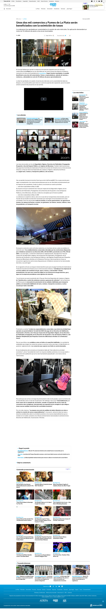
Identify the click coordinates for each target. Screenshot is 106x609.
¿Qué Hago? (69, 8)
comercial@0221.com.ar (58, 596)
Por (18, 35)
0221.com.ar (18, 18)
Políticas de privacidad (51, 592)
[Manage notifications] (103, 601)
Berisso (44, 589)
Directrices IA (60, 592)
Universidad (49, 8)
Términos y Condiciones (39, 592)
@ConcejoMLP (51, 180)
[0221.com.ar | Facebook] (94, 1)
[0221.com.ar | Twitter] (96, 1)
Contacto (70, 592)
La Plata (38, 8)
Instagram (50, 586)
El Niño (13, 1)
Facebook (53, 586)
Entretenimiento (87, 589)
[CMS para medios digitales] (96, 605)
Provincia (34, 589)
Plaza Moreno (18, 1)
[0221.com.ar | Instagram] (92, 1)
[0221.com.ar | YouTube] (99, 1)
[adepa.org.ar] (44, 600)
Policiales (43, 8)
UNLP (38, 1)
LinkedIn (62, 586)
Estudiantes (51, 1)
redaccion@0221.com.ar (47, 596)
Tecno (81, 589)
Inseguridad (25, 1)
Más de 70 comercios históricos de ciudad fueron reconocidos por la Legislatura (41, 451)
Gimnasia (57, 1)
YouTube (59, 586)
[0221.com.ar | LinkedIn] (101, 1)
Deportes (54, 589)
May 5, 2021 (35, 186)
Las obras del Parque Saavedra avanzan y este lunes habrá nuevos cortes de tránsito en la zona (44, 455)
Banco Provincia (44, 1)
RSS (66, 592)
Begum (77, 589)
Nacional (39, 589)
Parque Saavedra (32, 1)
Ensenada (49, 589)
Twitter (56, 586)
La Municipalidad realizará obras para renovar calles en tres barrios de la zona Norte (43, 457)
